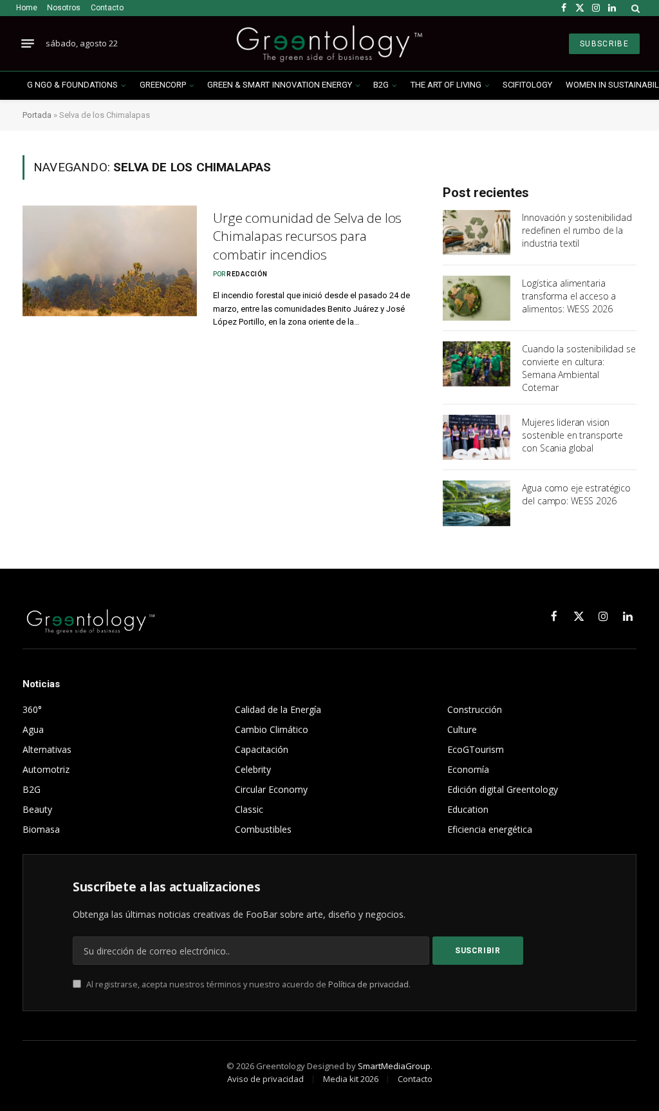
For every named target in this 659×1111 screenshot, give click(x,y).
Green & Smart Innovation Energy (279, 85)
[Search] (634, 8)
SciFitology (527, 85)
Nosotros (63, 7)
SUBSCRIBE (604, 43)
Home (26, 7)
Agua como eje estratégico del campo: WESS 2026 (576, 494)
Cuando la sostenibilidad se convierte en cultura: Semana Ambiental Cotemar (578, 368)
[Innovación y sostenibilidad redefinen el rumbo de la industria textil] (476, 232)
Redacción (247, 274)
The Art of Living (446, 85)
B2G (381, 85)
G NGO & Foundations (72, 85)
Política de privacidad (368, 984)
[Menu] (27, 44)
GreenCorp (163, 85)
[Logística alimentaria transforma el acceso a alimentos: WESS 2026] (476, 298)
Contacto (107, 7)
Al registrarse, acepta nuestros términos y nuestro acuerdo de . (247, 984)
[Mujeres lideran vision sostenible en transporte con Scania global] (476, 437)
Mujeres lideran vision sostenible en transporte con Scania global (572, 435)
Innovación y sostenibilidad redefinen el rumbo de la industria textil (576, 230)
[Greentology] (329, 43)
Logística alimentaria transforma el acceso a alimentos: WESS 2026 (569, 296)
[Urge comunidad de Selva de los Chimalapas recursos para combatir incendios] (110, 260)
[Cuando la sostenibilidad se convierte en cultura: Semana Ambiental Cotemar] (476, 363)
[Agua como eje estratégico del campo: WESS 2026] (476, 503)
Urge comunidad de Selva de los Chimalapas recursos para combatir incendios (307, 236)
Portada (37, 115)
